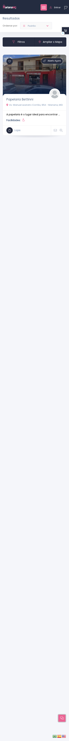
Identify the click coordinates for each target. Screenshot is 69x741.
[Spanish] (59, 736)
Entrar (57, 7)
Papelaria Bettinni (19, 99)
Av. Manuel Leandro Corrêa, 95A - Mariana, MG (36, 105)
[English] (64, 736)
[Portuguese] (55, 736)
